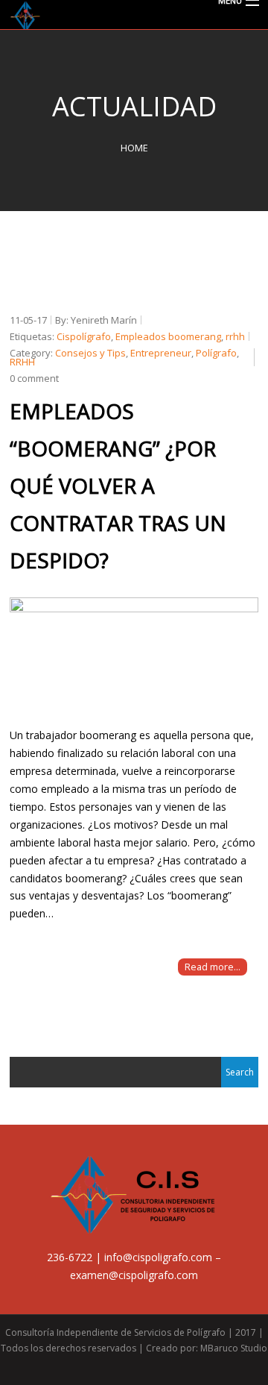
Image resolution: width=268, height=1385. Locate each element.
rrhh (235, 336)
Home (134, 148)
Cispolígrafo (84, 336)
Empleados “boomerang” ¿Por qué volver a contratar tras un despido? (118, 485)
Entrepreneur (160, 352)
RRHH (22, 361)
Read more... (212, 967)
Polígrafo (216, 352)
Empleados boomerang (168, 336)
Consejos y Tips (90, 352)
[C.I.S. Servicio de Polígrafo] (134, 15)
